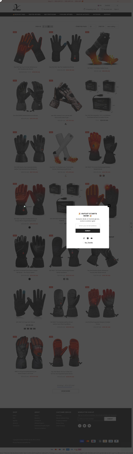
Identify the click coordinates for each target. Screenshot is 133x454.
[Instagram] (88, 238)
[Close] (109, 205)
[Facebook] (84, 238)
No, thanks (89, 243)
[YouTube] (91, 238)
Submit (87, 231)
